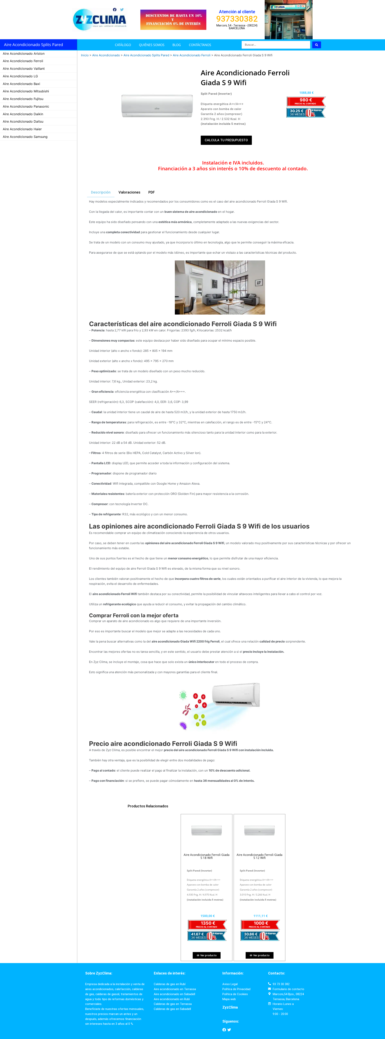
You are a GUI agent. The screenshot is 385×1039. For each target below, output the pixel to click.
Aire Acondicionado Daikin (23, 114)
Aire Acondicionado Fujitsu (23, 99)
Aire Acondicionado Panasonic (26, 106)
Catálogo (123, 45)
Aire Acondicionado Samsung (25, 137)
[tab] (100, 192)
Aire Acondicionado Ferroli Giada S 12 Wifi (259, 856)
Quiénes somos (151, 45)
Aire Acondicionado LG (20, 76)
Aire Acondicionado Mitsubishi (26, 91)
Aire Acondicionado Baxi (21, 84)
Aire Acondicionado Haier (22, 129)
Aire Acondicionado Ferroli (23, 61)
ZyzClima (230, 1007)
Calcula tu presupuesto (226, 140)
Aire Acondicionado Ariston (24, 53)
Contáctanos (200, 45)
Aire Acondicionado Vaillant (24, 69)
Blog (176, 45)
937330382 (237, 19)
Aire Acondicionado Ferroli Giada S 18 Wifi (206, 856)
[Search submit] (316, 44)
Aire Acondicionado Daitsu (23, 121)
